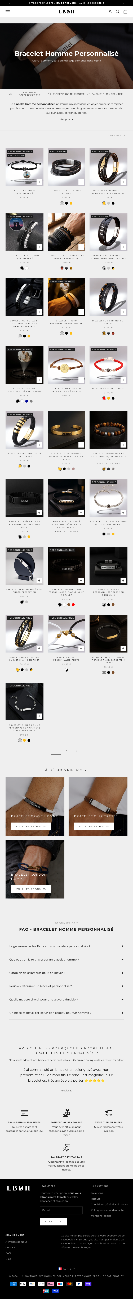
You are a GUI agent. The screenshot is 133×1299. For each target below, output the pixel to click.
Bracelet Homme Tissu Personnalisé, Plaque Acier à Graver (67, 592)
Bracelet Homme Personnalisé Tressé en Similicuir (108, 592)
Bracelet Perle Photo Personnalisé (24, 257)
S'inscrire (53, 1221)
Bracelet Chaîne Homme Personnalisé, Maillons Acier (24, 524)
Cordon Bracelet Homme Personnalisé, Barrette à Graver (108, 660)
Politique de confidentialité (107, 1210)
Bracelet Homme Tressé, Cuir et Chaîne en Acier (24, 658)
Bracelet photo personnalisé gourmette (66, 322)
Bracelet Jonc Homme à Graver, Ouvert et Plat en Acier (66, 456)
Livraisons (97, 1193)
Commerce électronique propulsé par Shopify (90, 1276)
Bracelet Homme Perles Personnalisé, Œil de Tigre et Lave (108, 456)
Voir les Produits (31, 826)
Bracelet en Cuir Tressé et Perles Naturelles (66, 257)
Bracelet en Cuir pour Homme (66, 192)
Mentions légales (101, 1215)
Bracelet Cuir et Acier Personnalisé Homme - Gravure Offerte (24, 323)
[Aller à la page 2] (77, 751)
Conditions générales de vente (109, 1204)
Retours (95, 1198)
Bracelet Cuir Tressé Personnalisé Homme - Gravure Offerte (66, 524)
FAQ (8, 1253)
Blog (8, 1258)
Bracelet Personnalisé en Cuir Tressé (24, 455)
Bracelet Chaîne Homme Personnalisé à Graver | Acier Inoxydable (24, 728)
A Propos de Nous (16, 1241)
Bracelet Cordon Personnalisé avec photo (24, 390)
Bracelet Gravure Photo (108, 389)
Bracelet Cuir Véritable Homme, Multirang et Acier (108, 257)
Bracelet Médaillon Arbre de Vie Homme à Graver (66, 390)
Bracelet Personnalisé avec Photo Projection (24, 590)
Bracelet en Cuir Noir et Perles (108, 322)
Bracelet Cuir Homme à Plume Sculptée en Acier (108, 192)
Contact (10, 1247)
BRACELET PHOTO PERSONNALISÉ (24, 192)
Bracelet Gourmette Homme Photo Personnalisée (108, 523)
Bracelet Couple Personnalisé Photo (66, 658)
